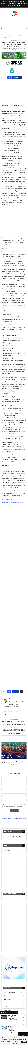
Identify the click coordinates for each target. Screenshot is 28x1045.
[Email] (19, 5)
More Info (14, 1043)
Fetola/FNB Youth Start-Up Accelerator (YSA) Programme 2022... (12, 1018)
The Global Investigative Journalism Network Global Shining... (11, 1029)
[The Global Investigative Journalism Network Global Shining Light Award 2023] (4, 1028)
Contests (17, 3)
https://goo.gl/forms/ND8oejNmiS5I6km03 (13, 473)
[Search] (26, 29)
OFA (9, 48)
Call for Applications (11, 1)
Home (4, 1)
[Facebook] (8, 5)
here (15, 427)
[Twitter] (10, 5)
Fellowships (4, 3)
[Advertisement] (14, 21)
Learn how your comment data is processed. (13, 818)
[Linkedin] (12, 5)
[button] (2, 754)
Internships (11, 3)
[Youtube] (17, 5)
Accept (24, 1041)
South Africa (14, 1010)
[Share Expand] (20, 77)
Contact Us (24, 3)
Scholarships (21, 1)
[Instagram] (14, 5)
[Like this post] (9, 77)
